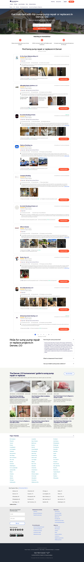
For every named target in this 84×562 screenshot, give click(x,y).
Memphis (55, 449)
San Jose (12, 459)
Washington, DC (61, 502)
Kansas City (34, 455)
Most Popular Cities (13, 488)
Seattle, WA (45, 502)
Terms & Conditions (48, 555)
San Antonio (56, 463)
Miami (11, 472)
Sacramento (13, 453)
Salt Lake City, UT (47, 499)
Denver (11, 461)
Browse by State (23, 488)
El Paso (55, 457)
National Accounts (37, 534)
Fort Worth (56, 459)
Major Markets (14, 436)
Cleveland (34, 478)
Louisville (34, 439)
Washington (12, 465)
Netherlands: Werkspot (50, 549)
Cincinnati (34, 476)
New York (34, 463)
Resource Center (58, 515)
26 (48, 334)
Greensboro (34, 469)
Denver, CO (15, 493)
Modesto (12, 451)
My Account (57, 511)
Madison (55, 476)
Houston (55, 461)
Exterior (15, 4)
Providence (56, 447)
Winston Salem (35, 474)
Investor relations (58, 534)
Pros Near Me (57, 518)
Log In (65, 1)
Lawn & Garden (21, 4)
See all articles (69, 373)
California (38, 553)
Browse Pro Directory (38, 513)
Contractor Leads (37, 532)
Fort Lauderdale (13, 467)
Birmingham (12, 439)
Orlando (12, 474)
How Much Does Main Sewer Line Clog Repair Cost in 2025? (62, 421)
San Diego (12, 455)
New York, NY (61, 496)
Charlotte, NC (31, 491)
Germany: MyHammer (35, 549)
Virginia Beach (56, 472)
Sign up (17, 523)
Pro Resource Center (38, 530)
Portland (55, 439)
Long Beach (12, 447)
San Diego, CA (16, 502)
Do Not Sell (43, 553)
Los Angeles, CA (46, 493)
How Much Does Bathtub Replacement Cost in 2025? (17, 396)
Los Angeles (12, 449)
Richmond (55, 469)
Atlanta (11, 478)
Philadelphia (56, 443)
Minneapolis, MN (31, 496)
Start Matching (42, 28)
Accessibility (48, 553)
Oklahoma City (35, 482)
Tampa (11, 476)
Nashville (55, 451)
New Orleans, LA (46, 496)
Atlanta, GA (15, 491)
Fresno (11, 445)
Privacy (35, 553)
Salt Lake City (56, 465)
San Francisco (13, 457)
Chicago (12, 480)
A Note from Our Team (59, 520)
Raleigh (33, 472)
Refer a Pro (57, 516)
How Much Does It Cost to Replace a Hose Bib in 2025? (19, 421)
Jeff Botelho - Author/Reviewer (17, 418)
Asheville (34, 465)
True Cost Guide (58, 513)
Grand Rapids (35, 449)
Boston (33, 445)
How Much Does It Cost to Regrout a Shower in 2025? (63, 396)
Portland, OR (31, 499)
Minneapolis (34, 451)
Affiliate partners (58, 539)
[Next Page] (51, 334)
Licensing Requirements (59, 522)
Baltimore (34, 443)
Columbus (34, 480)
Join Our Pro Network (38, 528)
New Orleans (35, 441)
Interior (11, 4)
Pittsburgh (55, 445)
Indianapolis (12, 482)
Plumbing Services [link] (24, 7)
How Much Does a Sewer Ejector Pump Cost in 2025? (40, 421)
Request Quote (63, 79)
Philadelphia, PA (16, 499)
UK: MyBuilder (57, 549)
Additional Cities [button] (13, 504)
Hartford (12, 463)
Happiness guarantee (59, 537)
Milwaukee (55, 478)
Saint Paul (34, 453)
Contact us (57, 536)
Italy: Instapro (42, 549)
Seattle (55, 474)
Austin (54, 453)
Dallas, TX (60, 491)
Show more (67, 125)
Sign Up (71, 1)
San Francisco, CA (32, 502)
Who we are (57, 528)
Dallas (54, 455)
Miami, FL (60, 493)
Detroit (33, 447)
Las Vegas (34, 459)
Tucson (11, 443)
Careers (56, 530)
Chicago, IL (45, 491)
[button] (24, 71)
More (27, 4)
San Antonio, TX (61, 499)
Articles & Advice (32, 4)
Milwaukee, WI (16, 496)
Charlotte (34, 467)
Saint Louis (34, 457)
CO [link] (14, 7)
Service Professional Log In (39, 526)
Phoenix (12, 441)
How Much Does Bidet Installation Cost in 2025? (41, 396)
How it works (57, 526)
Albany (33, 461)
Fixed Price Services (38, 515)
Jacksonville (12, 469)
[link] (42, 58)
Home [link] (11, 7)
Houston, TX (30, 493)
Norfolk (55, 467)
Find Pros (35, 511)
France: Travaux (27, 549)
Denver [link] (17, 7)
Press (56, 532)
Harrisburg (55, 441)
